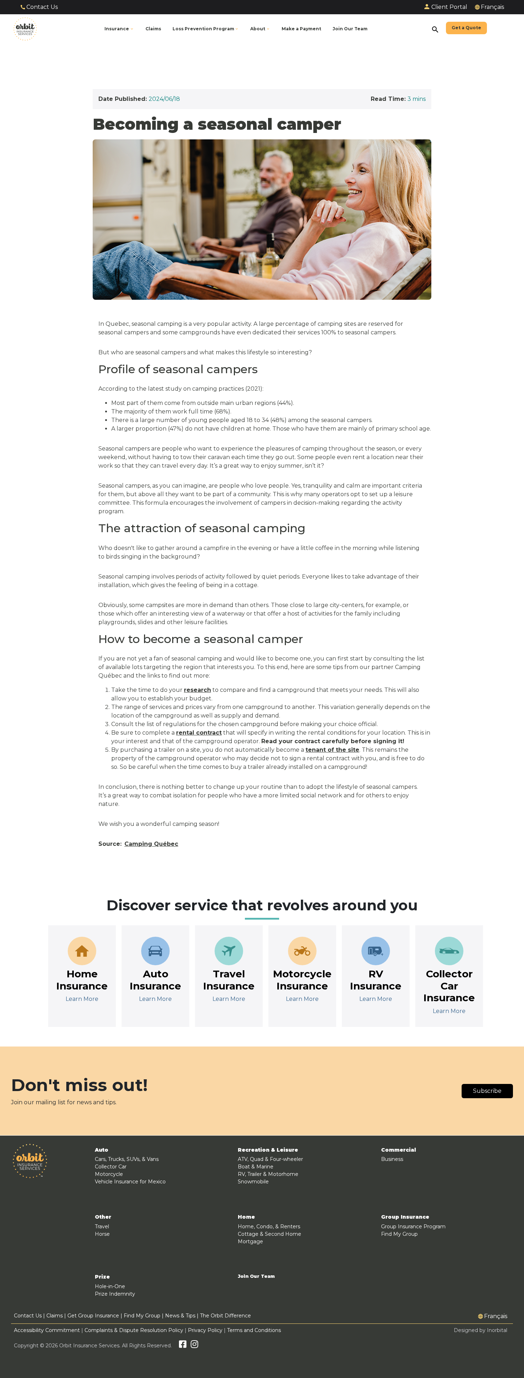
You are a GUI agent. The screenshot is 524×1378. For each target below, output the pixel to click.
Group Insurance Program (413, 1226)
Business (392, 1159)
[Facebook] (182, 1345)
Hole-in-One (110, 1286)
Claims (54, 1315)
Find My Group (399, 1234)
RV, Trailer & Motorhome (268, 1174)
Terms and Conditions (254, 1330)
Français (492, 7)
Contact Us (42, 7)
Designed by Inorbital (480, 1330)
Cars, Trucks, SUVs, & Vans (127, 1159)
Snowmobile (253, 1181)
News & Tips (180, 1315)
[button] (206, 29)
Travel (102, 1226)
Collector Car (111, 1166)
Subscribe (487, 1091)
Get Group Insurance (93, 1315)
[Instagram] (194, 1345)
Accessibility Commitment (47, 1330)
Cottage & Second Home (269, 1234)
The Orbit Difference (225, 1315)
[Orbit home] (25, 28)
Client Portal (449, 7)
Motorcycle (109, 1174)
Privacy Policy (205, 1330)
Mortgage (250, 1241)
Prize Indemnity (115, 1294)
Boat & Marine (255, 1166)
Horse (102, 1234)
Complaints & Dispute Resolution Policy (133, 1330)
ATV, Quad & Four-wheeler (270, 1159)
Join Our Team (256, 1276)
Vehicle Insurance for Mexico (130, 1181)
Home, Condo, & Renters (269, 1226)
